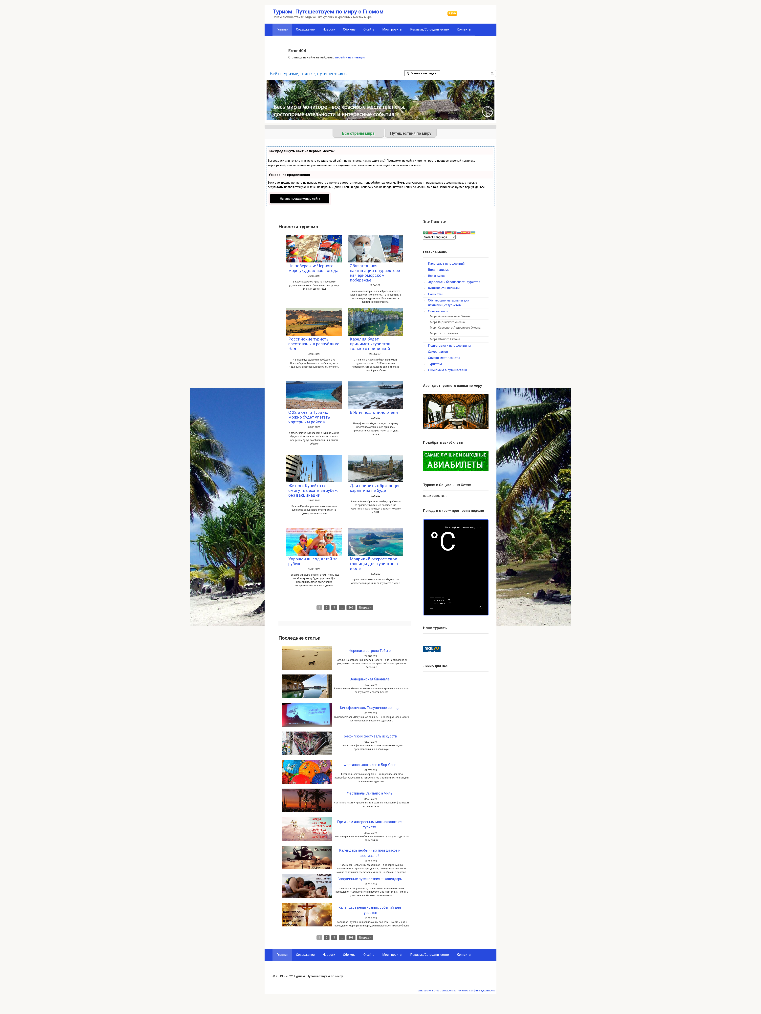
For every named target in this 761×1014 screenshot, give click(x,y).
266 (351, 607)
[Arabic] (425, 232)
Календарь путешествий (446, 263)
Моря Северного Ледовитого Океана (455, 327)
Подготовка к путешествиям (449, 345)
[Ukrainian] (473, 232)
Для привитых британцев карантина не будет (375, 488)
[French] (444, 232)
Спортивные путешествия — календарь (369, 879)
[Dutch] (435, 232)
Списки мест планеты (444, 358)
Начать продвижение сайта (300, 198)
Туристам (435, 364)
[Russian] (458, 232)
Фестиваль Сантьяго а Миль (369, 793)
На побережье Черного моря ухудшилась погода (313, 268)
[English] (439, 232)
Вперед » (365, 607)
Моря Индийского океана (447, 322)
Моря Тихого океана (444, 333)
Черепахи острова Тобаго (370, 651)
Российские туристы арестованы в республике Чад (313, 344)
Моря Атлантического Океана (450, 316)
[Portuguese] (454, 232)
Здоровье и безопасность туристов (454, 282)
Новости (329, 29)
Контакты (464, 29)
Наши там (435, 294)
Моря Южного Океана (445, 339)
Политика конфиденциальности (476, 990)
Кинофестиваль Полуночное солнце (370, 708)
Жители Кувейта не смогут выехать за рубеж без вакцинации (313, 490)
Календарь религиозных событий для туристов (369, 910)
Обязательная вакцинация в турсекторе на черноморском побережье (375, 272)
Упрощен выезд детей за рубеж (312, 561)
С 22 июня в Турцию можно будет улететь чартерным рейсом (309, 417)
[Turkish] (468, 232)
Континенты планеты (444, 288)
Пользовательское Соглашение (435, 990)
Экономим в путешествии (447, 370)
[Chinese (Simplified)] (430, 232)
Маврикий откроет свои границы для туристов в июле (374, 564)
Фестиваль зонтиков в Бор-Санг (370, 765)
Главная (282, 955)
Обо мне (349, 29)
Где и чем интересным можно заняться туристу (369, 824)
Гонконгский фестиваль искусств (369, 736)
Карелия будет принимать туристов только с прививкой (370, 344)
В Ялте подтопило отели (374, 412)
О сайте (368, 29)
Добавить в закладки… (422, 73)
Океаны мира (438, 311)
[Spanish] (463, 232)
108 (351, 937)
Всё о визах (436, 276)
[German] (449, 232)
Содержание (305, 29)
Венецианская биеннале (370, 679)
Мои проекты (392, 29)
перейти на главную (350, 57)
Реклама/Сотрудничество (429, 29)
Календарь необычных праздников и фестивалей (369, 853)
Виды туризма (438, 270)
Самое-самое (438, 352)
